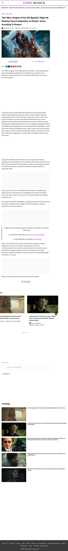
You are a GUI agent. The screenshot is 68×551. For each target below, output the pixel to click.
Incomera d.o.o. (43, 549)
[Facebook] (7, 66)
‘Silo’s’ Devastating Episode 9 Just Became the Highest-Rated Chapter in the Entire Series (46, 408)
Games (28, 543)
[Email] (20, 66)
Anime (18, 543)
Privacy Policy (23, 546)
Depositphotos (44, 546)
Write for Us (34, 543)
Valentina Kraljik (9, 28)
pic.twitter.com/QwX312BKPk (35, 235)
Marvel (4, 543)
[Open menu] (3, 3)
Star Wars (12, 543)
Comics (23, 543)
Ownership (36, 546)
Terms (30, 546)
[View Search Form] (65, 3)
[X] (9, 66)
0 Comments (33, 28)
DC (8, 543)
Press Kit (63, 543)
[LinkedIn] (11, 66)
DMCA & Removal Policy (54, 543)
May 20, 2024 (37, 239)
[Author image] (2, 28)
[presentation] (42, 304)
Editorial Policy (41, 61)
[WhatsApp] (18, 66)
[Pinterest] (13, 66)
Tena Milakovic (37, 323)
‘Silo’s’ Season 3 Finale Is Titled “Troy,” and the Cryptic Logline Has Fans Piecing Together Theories (46, 469)
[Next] (56, 313)
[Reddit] (16, 66)
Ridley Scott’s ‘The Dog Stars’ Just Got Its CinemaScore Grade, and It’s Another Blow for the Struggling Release (46, 454)
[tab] (24, 332)
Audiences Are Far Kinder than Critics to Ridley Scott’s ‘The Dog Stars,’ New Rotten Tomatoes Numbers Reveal (42, 318)
